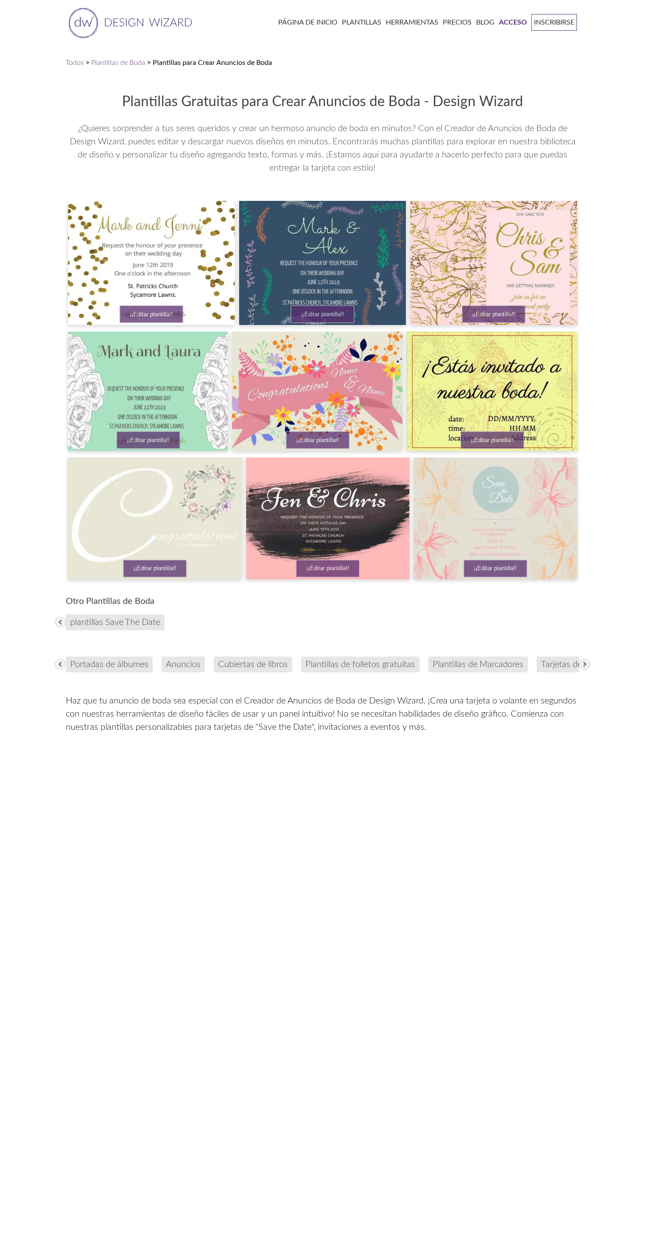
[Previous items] (60, 622)
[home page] (129, 22)
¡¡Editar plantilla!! (151, 314)
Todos (75, 62)
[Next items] (584, 664)
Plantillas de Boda (118, 62)
